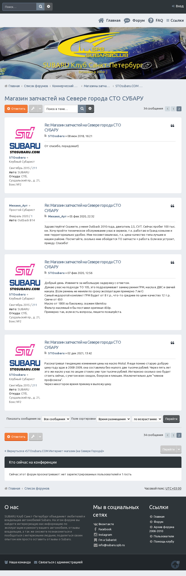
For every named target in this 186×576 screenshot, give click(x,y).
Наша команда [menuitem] (20, 562)
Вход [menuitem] (180, 6)
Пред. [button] (167, 108)
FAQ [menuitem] (159, 20)
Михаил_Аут (18, 205)
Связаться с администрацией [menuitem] (61, 562)
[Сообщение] (45, 136)
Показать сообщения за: (24, 418)
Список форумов (36, 488)
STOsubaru (17, 157)
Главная (113, 20)
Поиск (40, 7)
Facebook (105, 529)
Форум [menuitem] (138, 20)
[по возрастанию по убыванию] (147, 418)
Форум (158, 521)
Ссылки (177, 20)
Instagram (105, 534)
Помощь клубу (164, 541)
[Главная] (93, 55)
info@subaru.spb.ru (112, 545)
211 (34, 167)
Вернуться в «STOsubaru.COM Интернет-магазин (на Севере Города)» (55, 450)
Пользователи (164, 536)
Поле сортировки (83, 418)
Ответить (18, 108)
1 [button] (173, 108)
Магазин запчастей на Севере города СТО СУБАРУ (74, 98)
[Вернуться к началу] (175, 564)
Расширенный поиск (48, 7)
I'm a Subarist (108, 539)
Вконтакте (106, 524)
